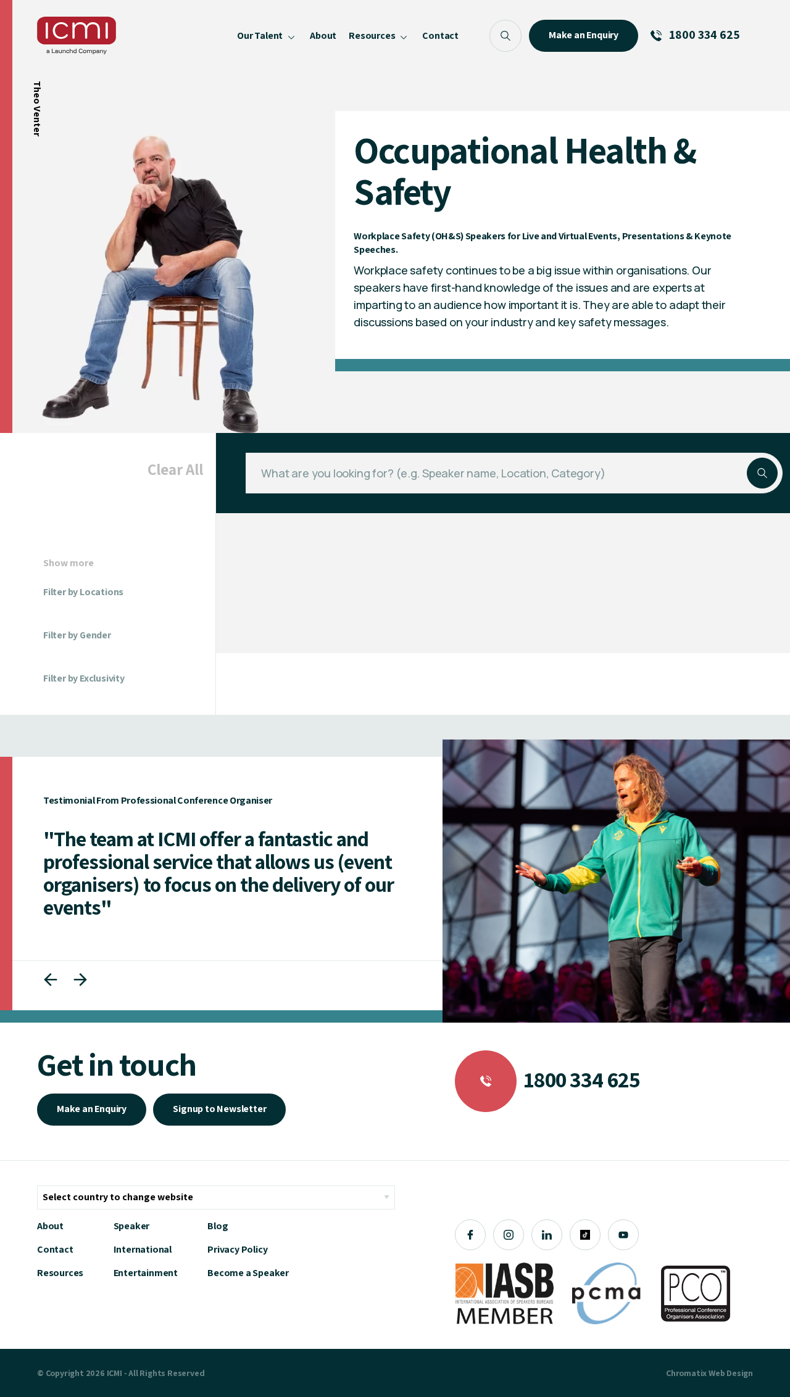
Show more (68, 563)
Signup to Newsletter (219, 1108)
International (143, 1249)
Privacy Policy (237, 1249)
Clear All (175, 469)
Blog (217, 1225)
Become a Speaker (248, 1272)
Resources (60, 1272)
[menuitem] (267, 35)
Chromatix (686, 1372)
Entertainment (146, 1272)
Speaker (132, 1225)
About (50, 1225)
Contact (55, 1249)
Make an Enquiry (92, 1108)
